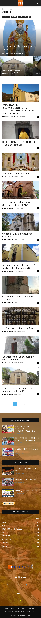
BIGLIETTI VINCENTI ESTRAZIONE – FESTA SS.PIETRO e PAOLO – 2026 (25, 428)
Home (4, 9)
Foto (18, 609)
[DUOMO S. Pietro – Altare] (20, 162)
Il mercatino (31, 609)
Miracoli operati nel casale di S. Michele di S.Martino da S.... (19, 266)
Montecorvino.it (7, 53)
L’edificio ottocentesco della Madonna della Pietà (17, 390)
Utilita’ (28, 611)
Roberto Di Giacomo (8, 116)
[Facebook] (20, 600)
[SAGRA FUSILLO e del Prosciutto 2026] (8, 452)
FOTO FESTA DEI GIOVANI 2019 (26, 480)
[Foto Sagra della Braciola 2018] (8, 493)
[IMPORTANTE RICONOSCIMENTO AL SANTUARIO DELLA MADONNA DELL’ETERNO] (20, 93)
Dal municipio (19, 611)
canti (25, 17)
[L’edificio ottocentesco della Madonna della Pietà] (16, 68)
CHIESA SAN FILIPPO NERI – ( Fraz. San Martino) (18, 143)
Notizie (12, 609)
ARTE (20, 17)
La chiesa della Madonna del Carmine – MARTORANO (17, 203)
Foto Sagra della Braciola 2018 (26, 491)
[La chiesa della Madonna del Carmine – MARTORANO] (20, 190)
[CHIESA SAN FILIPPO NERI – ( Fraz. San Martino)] (20, 130)
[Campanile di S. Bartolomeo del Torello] (20, 285)
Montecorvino (8, 611)
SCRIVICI (34, 611)
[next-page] (25, 404)
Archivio (14, 17)
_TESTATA (6, 17)
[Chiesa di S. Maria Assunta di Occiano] (20, 222)
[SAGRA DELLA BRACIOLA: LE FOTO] (8, 471)
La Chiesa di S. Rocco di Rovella (19, 328)
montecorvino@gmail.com (25, 585)
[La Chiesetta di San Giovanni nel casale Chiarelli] (20, 345)
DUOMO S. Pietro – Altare (15, 173)
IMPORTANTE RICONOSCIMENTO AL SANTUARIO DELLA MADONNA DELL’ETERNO (19, 109)
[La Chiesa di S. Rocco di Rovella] (20, 316)
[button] (4, 3)
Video (24, 609)
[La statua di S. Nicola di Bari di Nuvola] (20, 38)
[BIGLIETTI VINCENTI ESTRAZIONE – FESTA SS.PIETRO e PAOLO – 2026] (8, 429)
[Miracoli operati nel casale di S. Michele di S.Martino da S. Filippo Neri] (20, 253)
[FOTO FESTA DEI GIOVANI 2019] (8, 482)
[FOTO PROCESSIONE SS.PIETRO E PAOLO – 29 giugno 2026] (8, 441)
